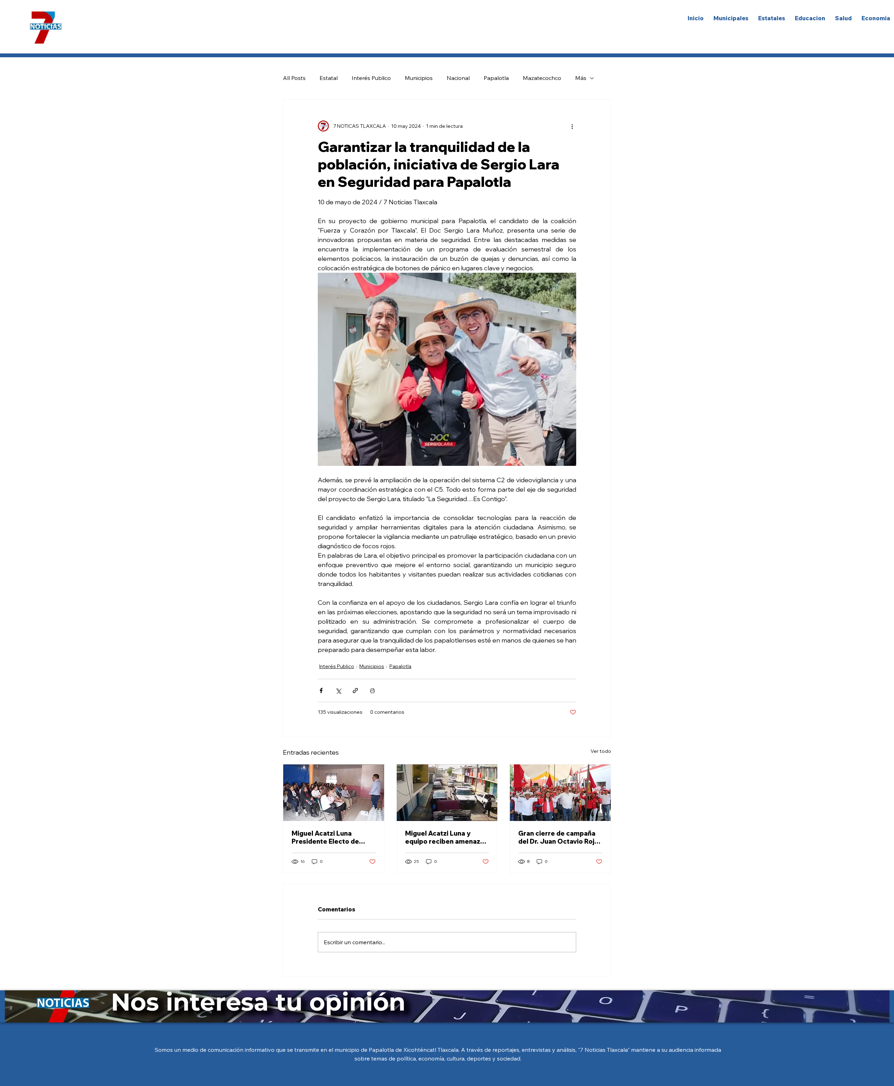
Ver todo (601, 751)
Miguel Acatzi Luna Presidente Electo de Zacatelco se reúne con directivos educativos (329, 837)
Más (580, 77)
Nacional (458, 77)
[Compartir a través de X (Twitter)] (338, 690)
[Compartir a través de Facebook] (321, 690)
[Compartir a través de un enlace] (355, 690)
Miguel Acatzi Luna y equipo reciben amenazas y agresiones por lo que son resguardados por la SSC (446, 837)
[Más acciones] (572, 126)
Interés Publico (371, 77)
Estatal (329, 77)
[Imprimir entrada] (372, 690)
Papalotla (496, 77)
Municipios (419, 77)
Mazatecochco (542, 77)
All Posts (294, 77)
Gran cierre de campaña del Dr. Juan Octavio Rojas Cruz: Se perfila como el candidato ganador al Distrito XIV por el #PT (560, 837)
